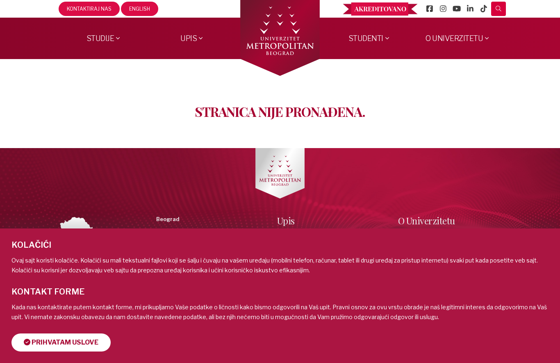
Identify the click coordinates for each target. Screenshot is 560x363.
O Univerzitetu (454, 38)
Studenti (365, 38)
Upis (188, 38)
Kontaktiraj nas (89, 9)
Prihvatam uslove (64, 342)
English (139, 9)
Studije (100, 38)
